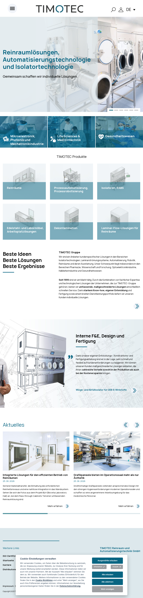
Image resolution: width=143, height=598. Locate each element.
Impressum (8, 586)
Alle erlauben (107, 574)
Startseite (8, 560)
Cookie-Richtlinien (44, 580)
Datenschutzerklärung (70, 586)
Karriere (7, 564)
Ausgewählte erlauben (107, 560)
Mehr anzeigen (107, 589)
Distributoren (10, 569)
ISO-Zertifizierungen (14, 555)
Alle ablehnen (107, 582)
